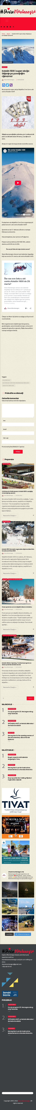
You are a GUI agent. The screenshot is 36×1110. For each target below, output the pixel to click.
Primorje (11, 764)
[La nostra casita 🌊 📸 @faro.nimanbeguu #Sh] (26, 906)
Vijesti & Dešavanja (15, 579)
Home (3, 34)
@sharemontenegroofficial (10, 1093)
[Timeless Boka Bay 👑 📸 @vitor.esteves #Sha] (26, 890)
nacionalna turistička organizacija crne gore (16, 383)
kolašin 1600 (6, 380)
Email (4, 429)
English (11, 732)
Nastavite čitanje (9, 516)
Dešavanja (6, 463)
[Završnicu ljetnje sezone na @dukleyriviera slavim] (10, 923)
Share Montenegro (24, 1101)
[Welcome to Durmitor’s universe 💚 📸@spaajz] (10, 906)
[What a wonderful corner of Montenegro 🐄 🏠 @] (26, 923)
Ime (4, 420)
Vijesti (8, 34)
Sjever (5, 579)
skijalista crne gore (8, 385)
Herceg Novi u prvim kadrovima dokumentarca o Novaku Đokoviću (20, 769)
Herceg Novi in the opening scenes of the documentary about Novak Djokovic (21, 737)
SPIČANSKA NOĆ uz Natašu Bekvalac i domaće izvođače (21, 724)
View (17, 476)
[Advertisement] (18, 353)
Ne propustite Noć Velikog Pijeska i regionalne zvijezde (20, 779)
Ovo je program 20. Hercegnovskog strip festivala (20, 713)
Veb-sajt (5, 438)
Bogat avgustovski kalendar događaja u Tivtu (18, 758)
